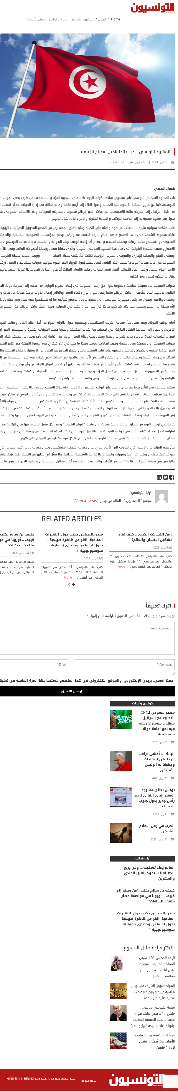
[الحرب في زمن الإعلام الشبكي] (121, 834)
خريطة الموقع (88, 1081)
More (46, 577)
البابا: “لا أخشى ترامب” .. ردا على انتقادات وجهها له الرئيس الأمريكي (156, 761)
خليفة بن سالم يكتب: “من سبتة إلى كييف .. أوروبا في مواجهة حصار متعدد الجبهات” (145, 896)
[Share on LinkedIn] (159, 477)
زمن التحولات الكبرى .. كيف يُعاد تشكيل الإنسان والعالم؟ (123, 537)
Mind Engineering (20, 1078)
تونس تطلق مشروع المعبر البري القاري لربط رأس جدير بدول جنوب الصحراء (154, 798)
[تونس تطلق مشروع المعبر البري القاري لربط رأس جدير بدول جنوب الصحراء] (121, 798)
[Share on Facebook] (172, 477)
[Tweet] (165, 477)
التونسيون (140, 162)
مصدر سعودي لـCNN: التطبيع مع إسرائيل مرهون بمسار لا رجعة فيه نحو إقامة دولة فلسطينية (157, 723)
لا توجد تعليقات (118, 162)
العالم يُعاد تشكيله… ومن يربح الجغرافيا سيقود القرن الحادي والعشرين (149, 873)
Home (115, 19)
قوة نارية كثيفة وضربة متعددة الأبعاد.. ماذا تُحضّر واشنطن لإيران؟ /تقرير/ (153, 1041)
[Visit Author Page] (161, 502)
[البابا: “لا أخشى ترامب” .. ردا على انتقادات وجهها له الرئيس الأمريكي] (121, 762)
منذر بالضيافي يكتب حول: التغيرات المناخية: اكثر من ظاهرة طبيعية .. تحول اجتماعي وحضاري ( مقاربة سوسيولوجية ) (52, 542)
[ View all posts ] (86, 501)
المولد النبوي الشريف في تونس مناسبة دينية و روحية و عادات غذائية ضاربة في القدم (152, 992)
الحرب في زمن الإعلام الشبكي (157, 828)
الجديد (102, 19)
